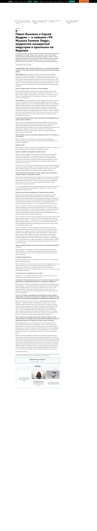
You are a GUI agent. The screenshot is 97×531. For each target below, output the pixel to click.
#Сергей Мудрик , (48, 354)
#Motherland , (39, 355)
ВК (38, 361)
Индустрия (41, 1)
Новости (16, 1)
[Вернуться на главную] (10, 1)
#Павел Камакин (45, 355)
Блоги (21, 1)
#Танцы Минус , (31, 354)
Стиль (46, 1)
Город (55, 1)
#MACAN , (54, 354)
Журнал (29, 1)
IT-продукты (60, 1)
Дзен (43, 361)
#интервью (21, 354)
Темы (25, 1)
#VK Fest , (26, 354)
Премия (35, 1)
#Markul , (18, 355)
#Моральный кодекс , (24, 355)
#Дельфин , (37, 354)
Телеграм (33, 361)
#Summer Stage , (32, 355)
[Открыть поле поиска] (66, 1)
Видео (50, 1)
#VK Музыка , (42, 354)
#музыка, (17, 354)
